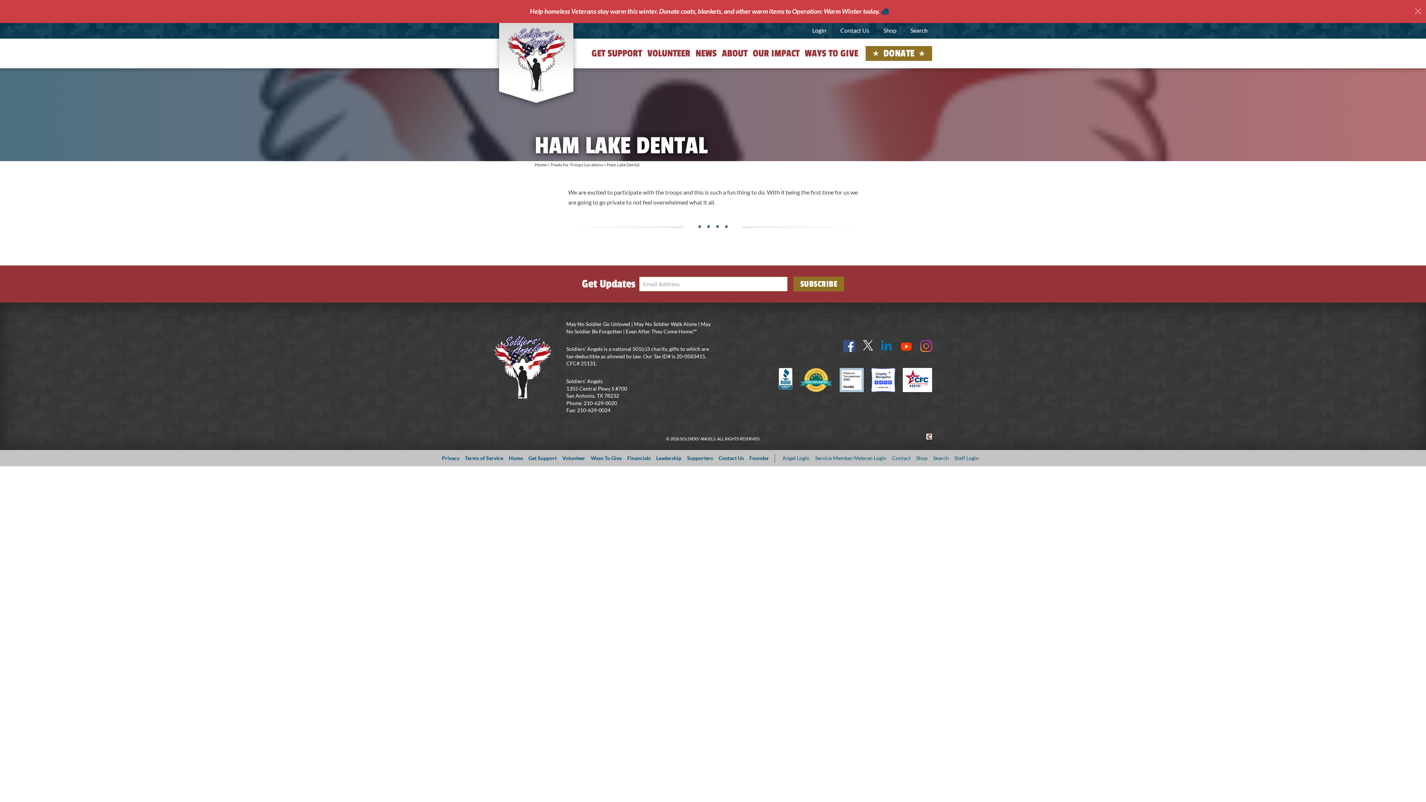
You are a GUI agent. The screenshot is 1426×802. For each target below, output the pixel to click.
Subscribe (819, 284)
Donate (899, 53)
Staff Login (966, 458)
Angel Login (796, 458)
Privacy (450, 458)
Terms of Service (484, 458)
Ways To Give (606, 458)
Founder (759, 458)
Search (919, 30)
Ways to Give (831, 53)
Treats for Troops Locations (576, 164)
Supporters (700, 458)
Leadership (668, 458)
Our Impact (776, 53)
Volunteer (668, 53)
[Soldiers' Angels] (536, 59)
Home (541, 164)
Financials (639, 458)
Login (819, 30)
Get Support (617, 53)
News (706, 53)
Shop (889, 30)
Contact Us (854, 30)
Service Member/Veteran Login (850, 458)
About (735, 53)
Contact (901, 458)
